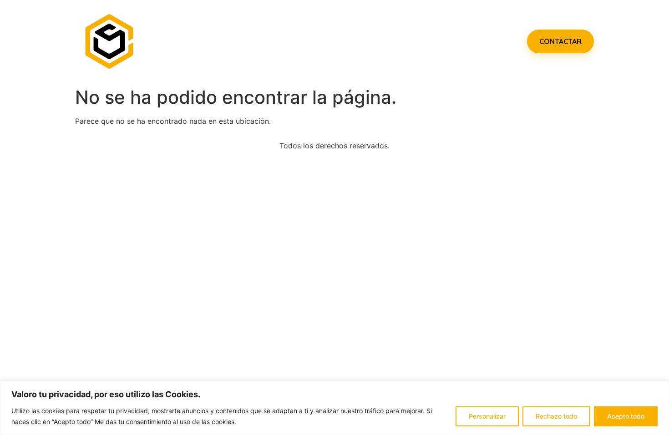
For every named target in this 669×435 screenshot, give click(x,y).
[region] (334, 408)
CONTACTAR (560, 41)
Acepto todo (625, 416)
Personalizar (487, 416)
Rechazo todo (556, 416)
